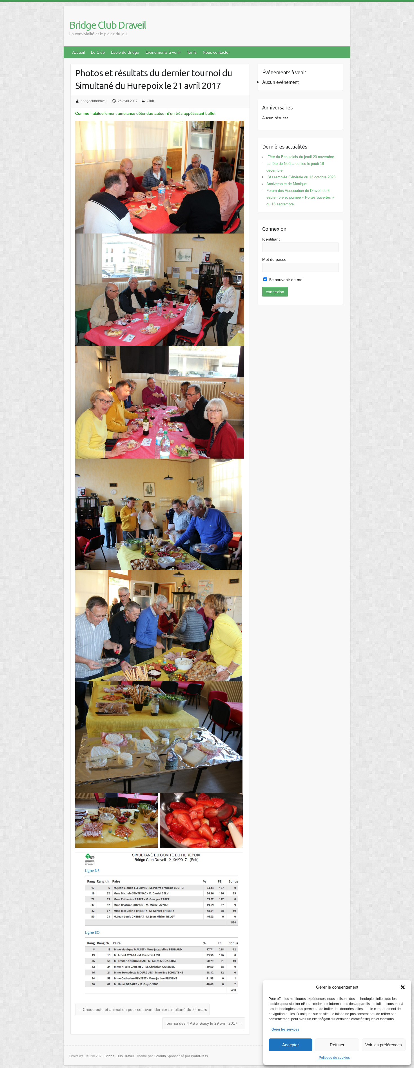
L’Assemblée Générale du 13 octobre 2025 (300, 177)
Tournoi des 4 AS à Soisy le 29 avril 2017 (203, 1023)
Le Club (98, 52)
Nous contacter (216, 52)
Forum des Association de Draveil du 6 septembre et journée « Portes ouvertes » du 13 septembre (300, 197)
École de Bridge (125, 52)
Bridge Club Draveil (107, 25)
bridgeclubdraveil (94, 101)
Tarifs (192, 52)
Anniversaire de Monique (286, 184)
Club (150, 101)
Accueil (78, 52)
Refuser (337, 1044)
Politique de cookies (334, 1058)
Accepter (290, 1044)
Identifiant (271, 239)
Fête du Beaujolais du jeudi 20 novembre (300, 157)
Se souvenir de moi (285, 279)
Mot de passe (274, 259)
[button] (403, 987)
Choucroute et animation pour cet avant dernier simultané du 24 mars (142, 1009)
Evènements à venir (163, 52)
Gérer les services (285, 1029)
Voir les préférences (383, 1044)
